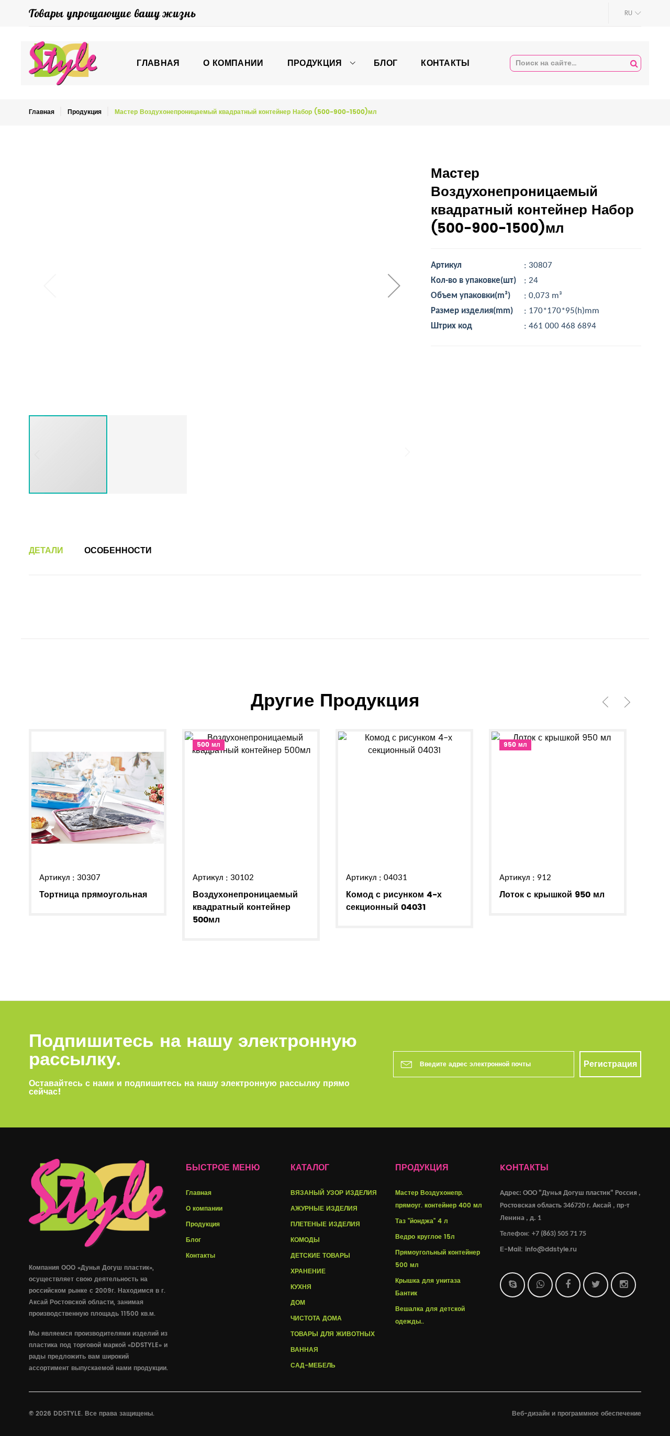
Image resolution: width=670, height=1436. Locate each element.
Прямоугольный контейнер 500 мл (437, 1259)
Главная (41, 112)
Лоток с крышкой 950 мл (552, 895)
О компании (204, 1209)
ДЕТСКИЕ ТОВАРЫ (320, 1256)
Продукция (85, 112)
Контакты (200, 1256)
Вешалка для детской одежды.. (430, 1315)
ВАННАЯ (304, 1350)
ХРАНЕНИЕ (308, 1272)
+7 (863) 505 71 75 (559, 1234)
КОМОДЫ (305, 1240)
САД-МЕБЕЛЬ (313, 1366)
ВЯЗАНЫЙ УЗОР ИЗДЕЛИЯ (334, 1193)
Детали (46, 550)
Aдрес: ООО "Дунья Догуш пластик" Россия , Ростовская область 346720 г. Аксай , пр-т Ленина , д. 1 (570, 1205)
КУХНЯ (301, 1287)
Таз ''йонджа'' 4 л (421, 1221)
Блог (193, 1240)
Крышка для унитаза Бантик (428, 1287)
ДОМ (298, 1303)
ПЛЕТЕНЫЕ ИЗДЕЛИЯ (325, 1224)
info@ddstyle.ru (551, 1250)
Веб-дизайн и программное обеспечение (576, 1414)
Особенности (118, 550)
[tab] (46, 550)
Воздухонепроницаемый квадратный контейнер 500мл (245, 907)
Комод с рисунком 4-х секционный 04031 (394, 901)
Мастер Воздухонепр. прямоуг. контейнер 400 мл (438, 1199)
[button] (394, 285)
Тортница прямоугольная (93, 895)
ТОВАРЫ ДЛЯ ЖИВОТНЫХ (333, 1334)
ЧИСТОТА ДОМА (316, 1319)
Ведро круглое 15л (425, 1237)
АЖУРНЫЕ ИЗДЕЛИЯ (324, 1209)
